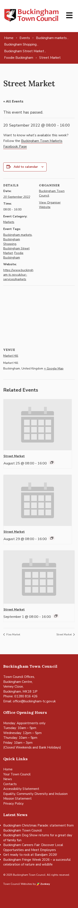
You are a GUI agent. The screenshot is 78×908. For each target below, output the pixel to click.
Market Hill (10, 356)
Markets (8, 222)
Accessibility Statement (21, 789)
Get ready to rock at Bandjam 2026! (30, 855)
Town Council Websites (17, 884)
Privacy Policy (13, 803)
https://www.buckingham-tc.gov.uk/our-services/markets (18, 274)
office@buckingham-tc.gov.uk (34, 701)
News (7, 779)
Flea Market (13, 634)
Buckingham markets (17, 235)
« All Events (13, 101)
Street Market (14, 456)
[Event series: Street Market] (51, 462)
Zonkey (45, 884)
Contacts (10, 784)
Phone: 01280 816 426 (20, 696)
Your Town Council (17, 774)
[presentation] (37, 424)
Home (8, 769)
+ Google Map (53, 368)
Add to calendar (26, 167)
